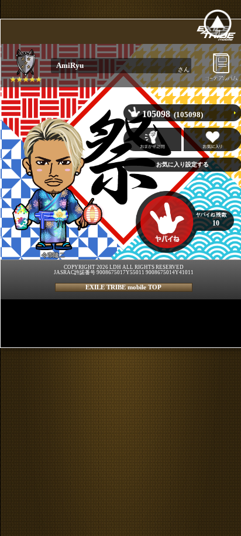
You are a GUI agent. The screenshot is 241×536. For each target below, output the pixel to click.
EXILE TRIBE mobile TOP (123, 287)
